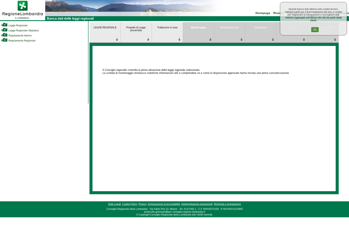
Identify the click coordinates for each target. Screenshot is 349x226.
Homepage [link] (262, 13)
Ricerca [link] (278, 13)
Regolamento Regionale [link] (22, 40)
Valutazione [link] (260, 27)
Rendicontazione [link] (229, 27)
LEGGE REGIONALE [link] (105, 27)
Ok (315, 29)
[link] (22, 19)
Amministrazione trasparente (197, 204)
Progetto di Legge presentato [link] (136, 29)
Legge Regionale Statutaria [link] (23, 30)
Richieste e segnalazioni (227, 204)
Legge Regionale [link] (18, 25)
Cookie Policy (129, 204)
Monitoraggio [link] (198, 27)
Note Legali (114, 204)
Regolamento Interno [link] (20, 35)
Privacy (143, 204)
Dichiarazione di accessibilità (164, 204)
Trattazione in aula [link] (167, 27)
